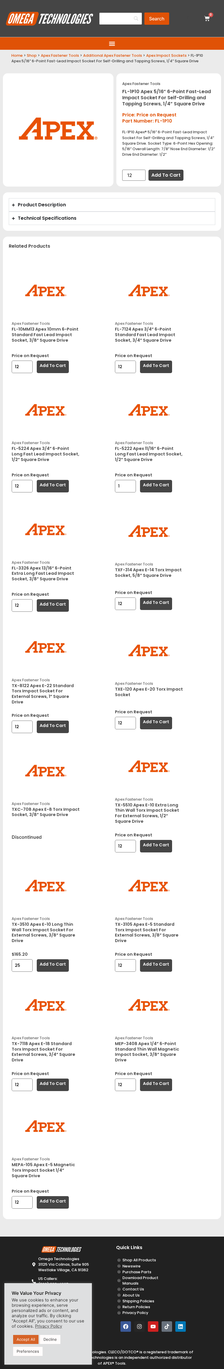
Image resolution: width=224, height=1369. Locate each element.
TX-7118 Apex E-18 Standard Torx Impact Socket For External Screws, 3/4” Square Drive (43, 1052)
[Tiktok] (167, 1326)
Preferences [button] (28, 1351)
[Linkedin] (180, 1326)
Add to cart (166, 175)
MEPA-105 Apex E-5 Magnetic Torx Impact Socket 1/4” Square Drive (43, 1170)
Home (17, 55)
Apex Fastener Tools (60, 55)
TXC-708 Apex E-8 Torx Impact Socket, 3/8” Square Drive (46, 812)
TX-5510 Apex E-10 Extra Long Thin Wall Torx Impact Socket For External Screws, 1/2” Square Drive (147, 813)
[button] (112, 43)
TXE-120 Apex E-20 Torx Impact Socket (149, 692)
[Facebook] (125, 1326)
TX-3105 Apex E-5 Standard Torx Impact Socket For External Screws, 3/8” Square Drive (146, 932)
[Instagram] (139, 1326)
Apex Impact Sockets (166, 55)
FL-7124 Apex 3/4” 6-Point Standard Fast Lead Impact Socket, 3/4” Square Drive (145, 334)
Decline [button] (50, 1339)
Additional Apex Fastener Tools (112, 55)
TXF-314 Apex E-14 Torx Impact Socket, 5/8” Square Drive (148, 572)
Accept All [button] (26, 1339)
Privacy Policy (48, 1326)
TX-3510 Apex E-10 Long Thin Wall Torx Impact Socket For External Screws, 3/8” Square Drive (43, 932)
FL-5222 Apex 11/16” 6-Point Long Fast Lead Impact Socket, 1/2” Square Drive (149, 454)
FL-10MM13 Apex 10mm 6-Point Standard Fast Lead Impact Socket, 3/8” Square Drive (45, 334)
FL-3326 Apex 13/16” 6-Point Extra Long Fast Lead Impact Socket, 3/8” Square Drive (43, 573)
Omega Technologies (93, 1357)
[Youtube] (153, 1326)
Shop (32, 55)
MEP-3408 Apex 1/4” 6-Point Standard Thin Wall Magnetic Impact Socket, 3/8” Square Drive (147, 1052)
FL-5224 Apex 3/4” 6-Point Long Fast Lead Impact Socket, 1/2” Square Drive (45, 454)
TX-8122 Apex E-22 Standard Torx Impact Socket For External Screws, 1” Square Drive (43, 694)
